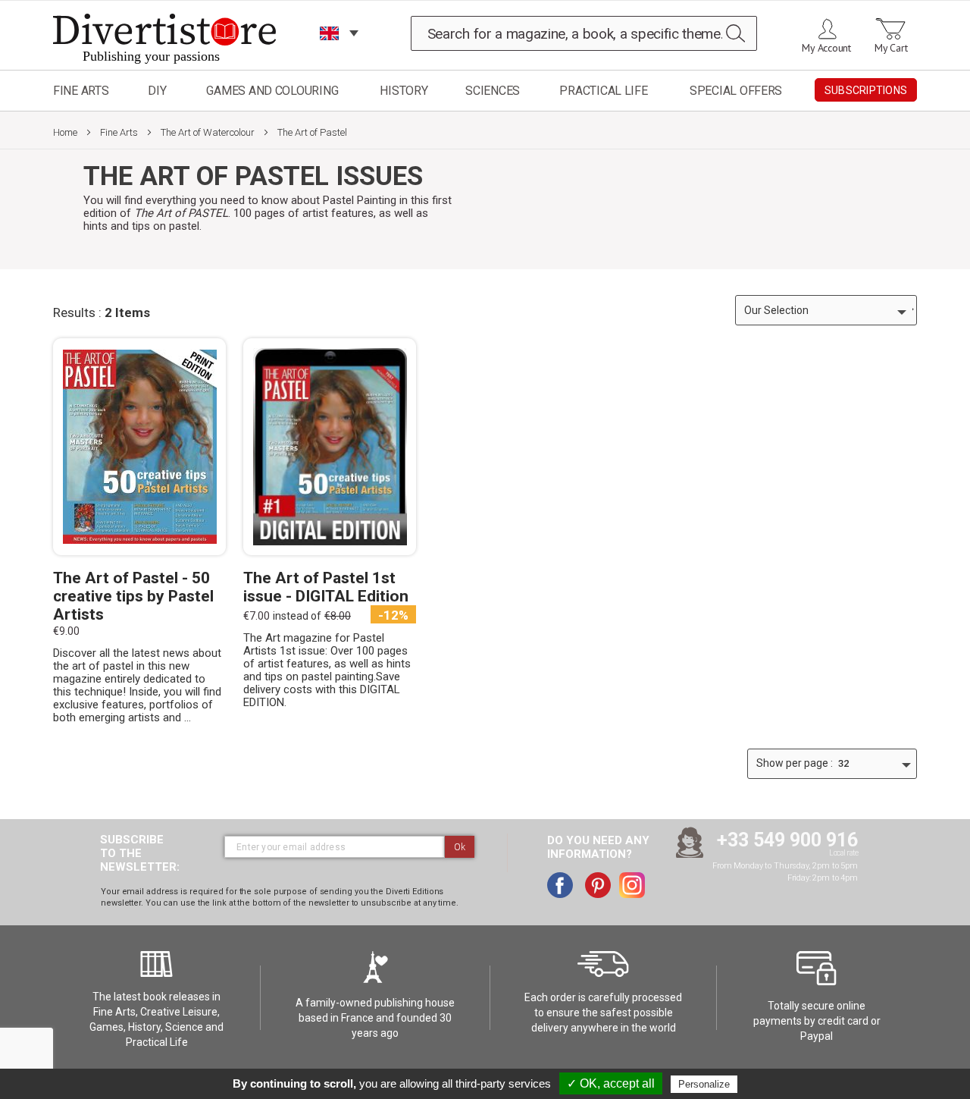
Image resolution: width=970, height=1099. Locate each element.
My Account (826, 48)
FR (330, 53)
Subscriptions (865, 90)
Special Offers (736, 90)
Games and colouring (272, 90)
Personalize (704, 1084)
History (403, 90)
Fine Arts (81, 90)
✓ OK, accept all (611, 1083)
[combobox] (584, 33)
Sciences (492, 90)
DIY (157, 90)
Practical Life (603, 90)
